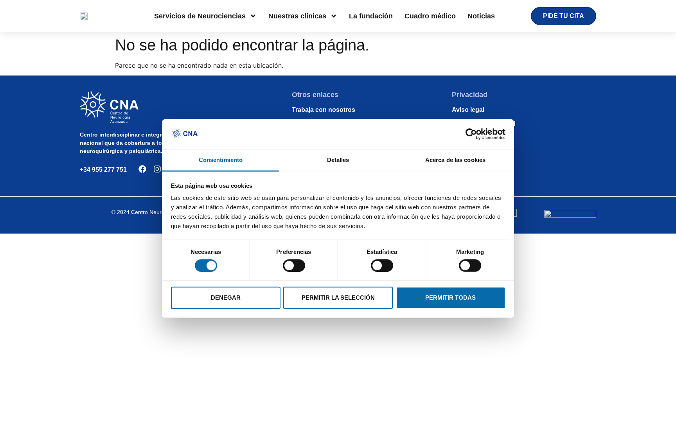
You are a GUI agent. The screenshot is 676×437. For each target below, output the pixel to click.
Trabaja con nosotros (323, 109)
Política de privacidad (484, 123)
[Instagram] (157, 169)
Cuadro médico (430, 16)
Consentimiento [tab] (221, 159)
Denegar (226, 297)
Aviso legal (468, 109)
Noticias (481, 16)
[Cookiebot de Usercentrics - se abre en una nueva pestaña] (471, 134)
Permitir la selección (338, 297)
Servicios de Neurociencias (200, 16)
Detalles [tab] (338, 159)
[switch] (294, 265)
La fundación (371, 16)
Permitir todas (450, 297)
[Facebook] (142, 169)
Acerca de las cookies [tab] (455, 159)
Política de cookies (480, 138)
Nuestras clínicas (297, 16)
